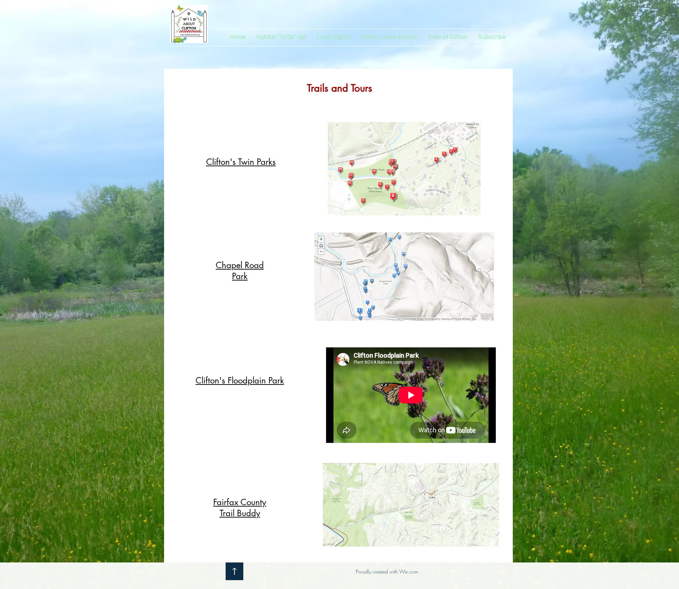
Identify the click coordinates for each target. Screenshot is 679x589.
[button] (333, 37)
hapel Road (243, 265)
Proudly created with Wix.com (387, 571)
